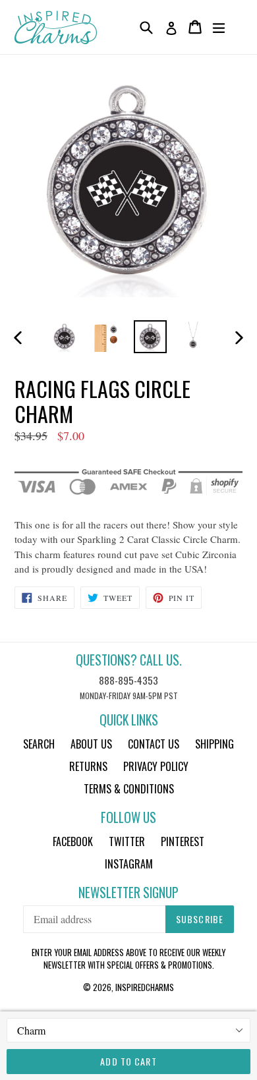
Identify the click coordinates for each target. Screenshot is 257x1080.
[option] (64, 336)
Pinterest (182, 841)
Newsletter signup (128, 892)
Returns (88, 766)
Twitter (127, 841)
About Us (91, 744)
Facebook (73, 841)
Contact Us (153, 744)
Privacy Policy (155, 766)
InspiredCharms (144, 987)
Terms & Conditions (129, 789)
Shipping (214, 744)
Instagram (129, 864)
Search (39, 744)
